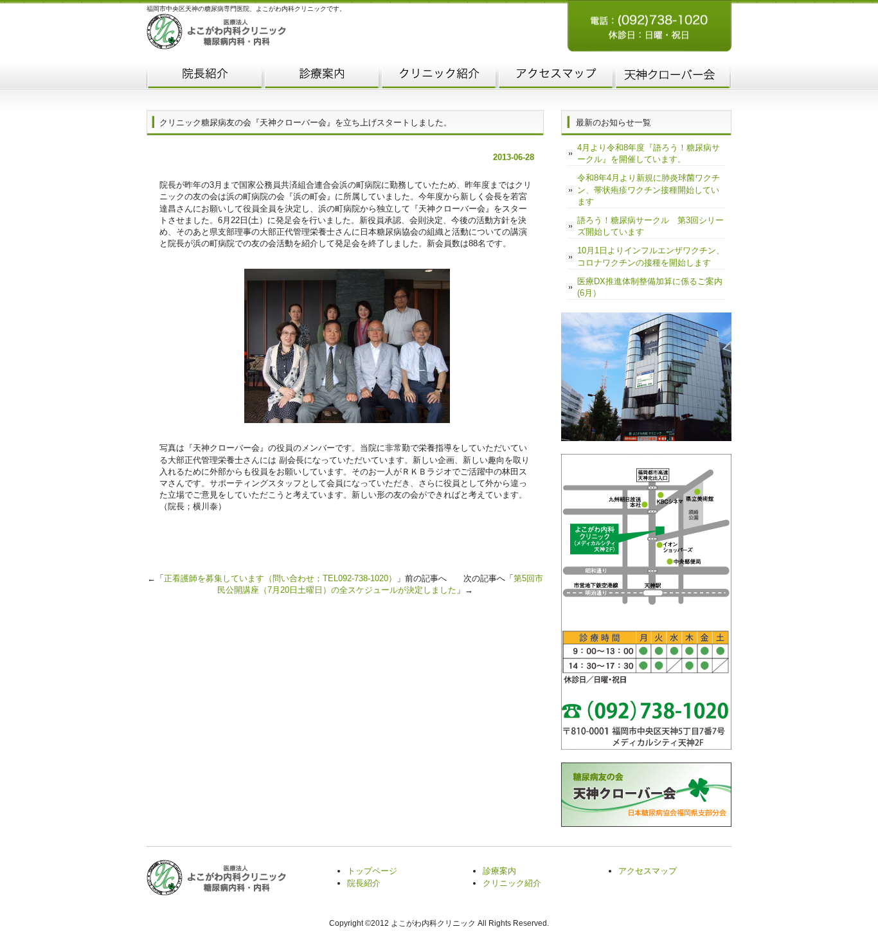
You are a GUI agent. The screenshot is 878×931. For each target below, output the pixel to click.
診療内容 (322, 76)
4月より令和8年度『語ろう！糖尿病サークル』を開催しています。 (648, 153)
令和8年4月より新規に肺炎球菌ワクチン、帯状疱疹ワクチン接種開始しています (648, 189)
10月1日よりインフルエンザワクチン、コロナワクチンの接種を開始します (650, 256)
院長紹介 (205, 76)
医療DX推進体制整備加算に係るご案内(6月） (649, 287)
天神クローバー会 (672, 76)
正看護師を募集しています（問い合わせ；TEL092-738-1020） (280, 578)
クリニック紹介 (439, 76)
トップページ (372, 871)
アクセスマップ (555, 76)
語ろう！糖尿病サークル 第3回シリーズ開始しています (650, 226)
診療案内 (499, 871)
